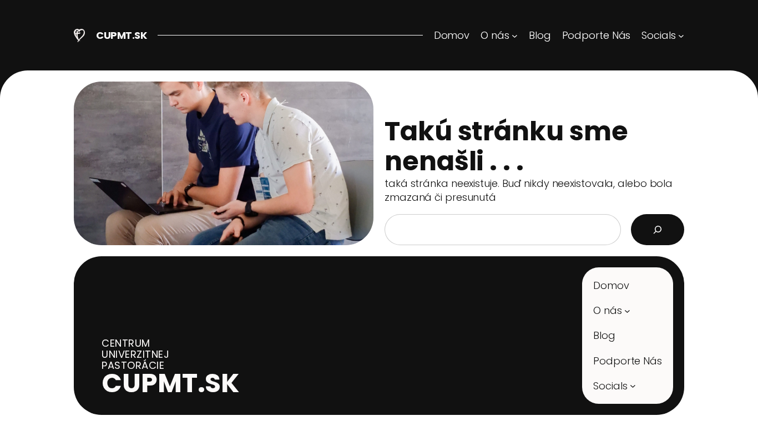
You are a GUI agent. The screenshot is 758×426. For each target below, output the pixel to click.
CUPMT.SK (121, 35)
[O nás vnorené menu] (627, 310)
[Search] (657, 229)
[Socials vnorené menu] (633, 386)
